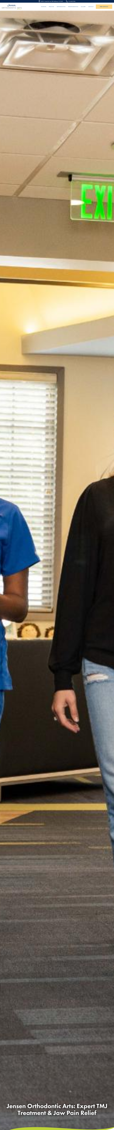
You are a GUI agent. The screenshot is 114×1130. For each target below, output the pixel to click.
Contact (91, 6)
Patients (43, 6)
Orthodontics (61, 6)
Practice (51, 6)
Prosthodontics (73, 6)
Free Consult (104, 6)
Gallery (83, 6)
